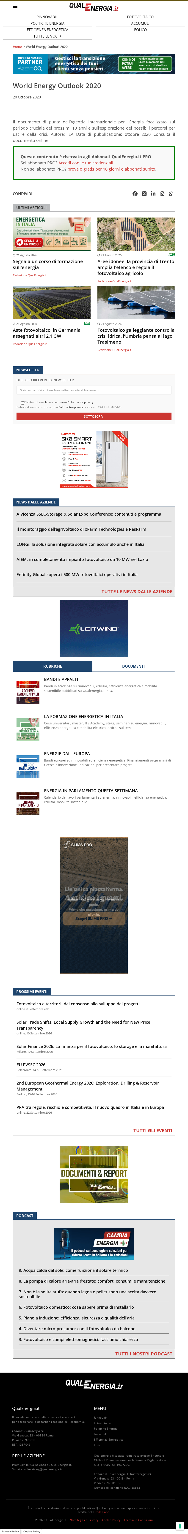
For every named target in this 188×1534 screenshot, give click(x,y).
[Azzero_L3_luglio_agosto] (94, 63)
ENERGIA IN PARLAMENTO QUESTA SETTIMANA (91, 791)
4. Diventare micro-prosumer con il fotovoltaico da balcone (77, 1328)
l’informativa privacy (70, 407)
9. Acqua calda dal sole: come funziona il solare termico (73, 1270)
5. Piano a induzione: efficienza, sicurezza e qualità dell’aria (77, 1318)
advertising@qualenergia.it (43, 1469)
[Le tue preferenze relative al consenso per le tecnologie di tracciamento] (180, 1526)
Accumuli (100, 1434)
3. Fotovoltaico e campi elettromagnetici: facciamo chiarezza (78, 1339)
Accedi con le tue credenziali (85, 163)
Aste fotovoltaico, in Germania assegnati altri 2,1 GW (47, 333)
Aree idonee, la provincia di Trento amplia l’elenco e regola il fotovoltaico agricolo (135, 267)
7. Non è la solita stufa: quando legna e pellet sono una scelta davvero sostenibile (87, 1294)
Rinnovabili (101, 1418)
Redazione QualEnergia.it (30, 275)
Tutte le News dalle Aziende (137, 591)
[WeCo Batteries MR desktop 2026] (94, 459)
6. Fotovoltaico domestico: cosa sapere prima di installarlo (76, 1307)
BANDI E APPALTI (61, 679)
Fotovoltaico (102, 1423)
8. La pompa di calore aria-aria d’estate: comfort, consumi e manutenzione (92, 1281)
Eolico (140, 29)
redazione (102, 1512)
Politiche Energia (106, 1429)
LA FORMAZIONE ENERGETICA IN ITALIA (83, 716)
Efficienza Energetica (109, 1440)
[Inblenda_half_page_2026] (94, 905)
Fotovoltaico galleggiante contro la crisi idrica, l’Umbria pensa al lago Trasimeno (136, 336)
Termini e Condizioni (138, 1520)
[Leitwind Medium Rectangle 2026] (94, 628)
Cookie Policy (111, 1520)
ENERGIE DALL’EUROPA (67, 753)
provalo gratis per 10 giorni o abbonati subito (111, 169)
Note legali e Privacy (84, 1520)
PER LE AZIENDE (28, 1455)
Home (17, 46)
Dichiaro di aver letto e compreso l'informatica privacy (58, 402)
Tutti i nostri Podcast (143, 1354)
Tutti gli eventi (152, 1130)
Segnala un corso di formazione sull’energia (48, 264)
